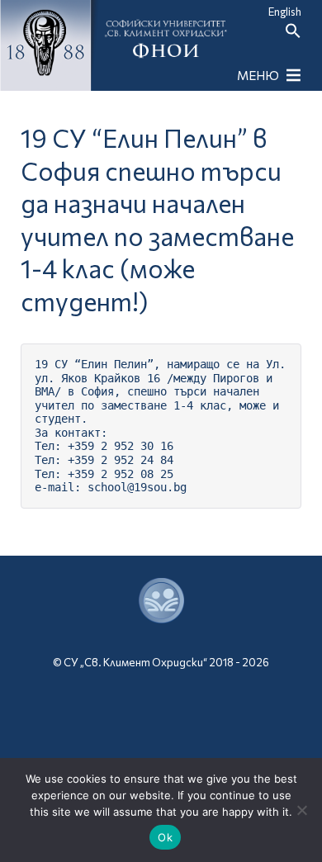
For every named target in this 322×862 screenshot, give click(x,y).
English (284, 11)
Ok (165, 837)
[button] (293, 34)
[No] (301, 810)
